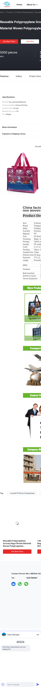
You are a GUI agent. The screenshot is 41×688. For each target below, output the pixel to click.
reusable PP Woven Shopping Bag (22, 493)
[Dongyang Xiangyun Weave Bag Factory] (7, 4)
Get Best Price (9, 41)
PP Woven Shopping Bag (24, 12)
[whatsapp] (20, 584)
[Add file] (3, 684)
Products (9, 12)
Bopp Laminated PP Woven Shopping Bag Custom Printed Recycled (17, 543)
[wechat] (26, 584)
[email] (13, 584)
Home (2, 12)
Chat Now (30, 41)
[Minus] (37, 634)
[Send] (38, 684)
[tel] (33, 584)
